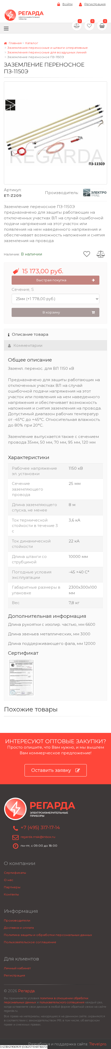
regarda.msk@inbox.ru (38, 837)
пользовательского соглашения (61, 1002)
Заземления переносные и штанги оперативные (47, 48)
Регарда (26, 991)
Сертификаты (15, 873)
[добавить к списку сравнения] (101, 254)
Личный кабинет (17, 968)
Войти (67, 4)
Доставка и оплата (19, 928)
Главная (15, 43)
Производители (17, 920)
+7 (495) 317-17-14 (40, 827)
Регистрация (95, 4)
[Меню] (6, 28)
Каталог (31, 43)
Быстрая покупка (51, 280)
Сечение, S (23, 289)
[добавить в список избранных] (86, 254)
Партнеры (12, 887)
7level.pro (97, 1044)
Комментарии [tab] (27, 345)
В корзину (51, 312)
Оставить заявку (51, 770)
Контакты (11, 894)
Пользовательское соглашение (30, 942)
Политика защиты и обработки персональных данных (48, 935)
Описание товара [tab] (30, 334)
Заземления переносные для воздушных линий (46, 52)
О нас (8, 880)
